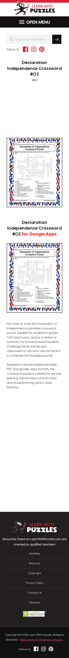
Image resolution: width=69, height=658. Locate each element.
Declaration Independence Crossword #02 (34, 68)
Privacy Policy (35, 583)
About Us (34, 563)
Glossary (34, 602)
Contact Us (35, 592)
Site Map (34, 553)
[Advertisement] (34, 406)
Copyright (34, 573)
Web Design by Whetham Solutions (41, 639)
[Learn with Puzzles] (34, 531)
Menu (44, 22)
